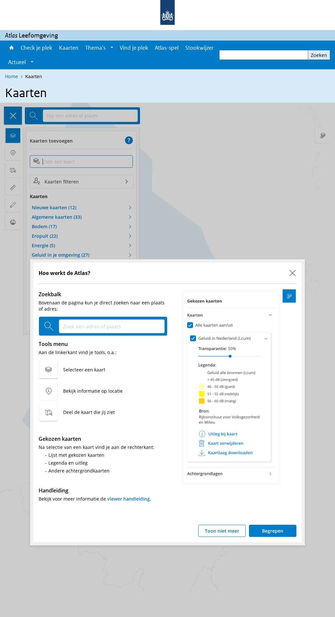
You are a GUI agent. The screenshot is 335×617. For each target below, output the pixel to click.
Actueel (17, 62)
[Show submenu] (111, 48)
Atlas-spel (167, 47)
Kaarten (69, 47)
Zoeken (319, 55)
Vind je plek (134, 47)
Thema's (95, 47)
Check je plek (36, 47)
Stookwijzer (199, 47)
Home (11, 48)
